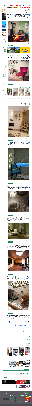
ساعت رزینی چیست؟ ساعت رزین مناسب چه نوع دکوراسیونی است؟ (4, 62)
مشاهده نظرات (8, 9)
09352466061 (27, 183)
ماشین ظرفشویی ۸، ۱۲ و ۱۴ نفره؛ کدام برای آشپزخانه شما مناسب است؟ (4, 86)
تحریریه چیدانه (26, 341)
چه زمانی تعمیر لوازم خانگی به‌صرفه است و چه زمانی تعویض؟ (4, 69)
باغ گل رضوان (28, 339)
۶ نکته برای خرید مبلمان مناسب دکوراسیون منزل (24, 328)
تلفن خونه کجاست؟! (27, 217)
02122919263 (27, 140)
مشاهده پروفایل (10, 45)
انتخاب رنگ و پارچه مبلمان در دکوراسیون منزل (21, 325)
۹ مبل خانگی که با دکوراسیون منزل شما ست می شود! (23, 331)
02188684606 (27, 215)
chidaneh (11, 395)
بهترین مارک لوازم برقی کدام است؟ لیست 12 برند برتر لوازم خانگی (4, 80)
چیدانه (21, 332)
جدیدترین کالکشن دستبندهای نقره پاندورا (25, 337)
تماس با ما (24, 395)
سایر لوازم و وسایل (27, 9)
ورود (23, 396)
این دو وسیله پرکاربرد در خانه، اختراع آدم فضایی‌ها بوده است (4, 92)
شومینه (29, 142)
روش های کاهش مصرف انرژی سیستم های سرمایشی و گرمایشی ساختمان (4, 55)
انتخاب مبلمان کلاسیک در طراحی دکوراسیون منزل (24, 326)
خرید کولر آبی (28, 336)
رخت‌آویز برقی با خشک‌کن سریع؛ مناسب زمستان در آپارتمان (4, 97)
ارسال (5, 377)
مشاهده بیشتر (9, 87)
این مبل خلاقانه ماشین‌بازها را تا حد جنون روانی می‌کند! (4, 74)
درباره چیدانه (27, 395)
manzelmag (6, 395)
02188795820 (27, 45)
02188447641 (27, 274)
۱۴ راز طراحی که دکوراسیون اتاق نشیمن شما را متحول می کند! (22, 327)
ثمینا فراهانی (26, 332)
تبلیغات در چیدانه (21, 395)
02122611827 (27, 313)
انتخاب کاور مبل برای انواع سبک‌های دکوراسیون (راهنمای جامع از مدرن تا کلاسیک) (4, 42)
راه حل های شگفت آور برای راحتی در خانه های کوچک (23, 330)
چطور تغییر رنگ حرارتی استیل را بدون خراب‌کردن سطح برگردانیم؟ (4, 49)
